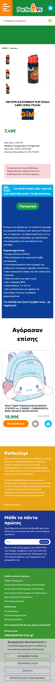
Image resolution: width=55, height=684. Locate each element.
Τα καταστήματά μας (15, 615)
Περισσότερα (15, 423)
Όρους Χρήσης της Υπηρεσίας (25, 557)
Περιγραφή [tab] (27, 206)
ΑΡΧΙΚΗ (4, 48)
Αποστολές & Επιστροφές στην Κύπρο (24, 589)
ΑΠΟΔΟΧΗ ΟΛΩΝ (27, 656)
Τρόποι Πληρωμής (13, 580)
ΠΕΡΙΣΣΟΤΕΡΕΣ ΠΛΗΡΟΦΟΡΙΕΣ (27, 678)
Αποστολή (44, 542)
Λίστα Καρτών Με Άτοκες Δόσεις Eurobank (27, 625)
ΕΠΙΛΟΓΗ (27, 670)
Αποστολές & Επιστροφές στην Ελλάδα (24, 584)
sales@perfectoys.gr (19, 635)
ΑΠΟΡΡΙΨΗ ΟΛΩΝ (27, 663)
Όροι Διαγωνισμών (14, 601)
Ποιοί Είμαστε (11, 611)
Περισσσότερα (12, 504)
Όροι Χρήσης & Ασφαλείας (18, 597)
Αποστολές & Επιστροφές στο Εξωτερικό (25, 593)
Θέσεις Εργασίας (13, 619)
